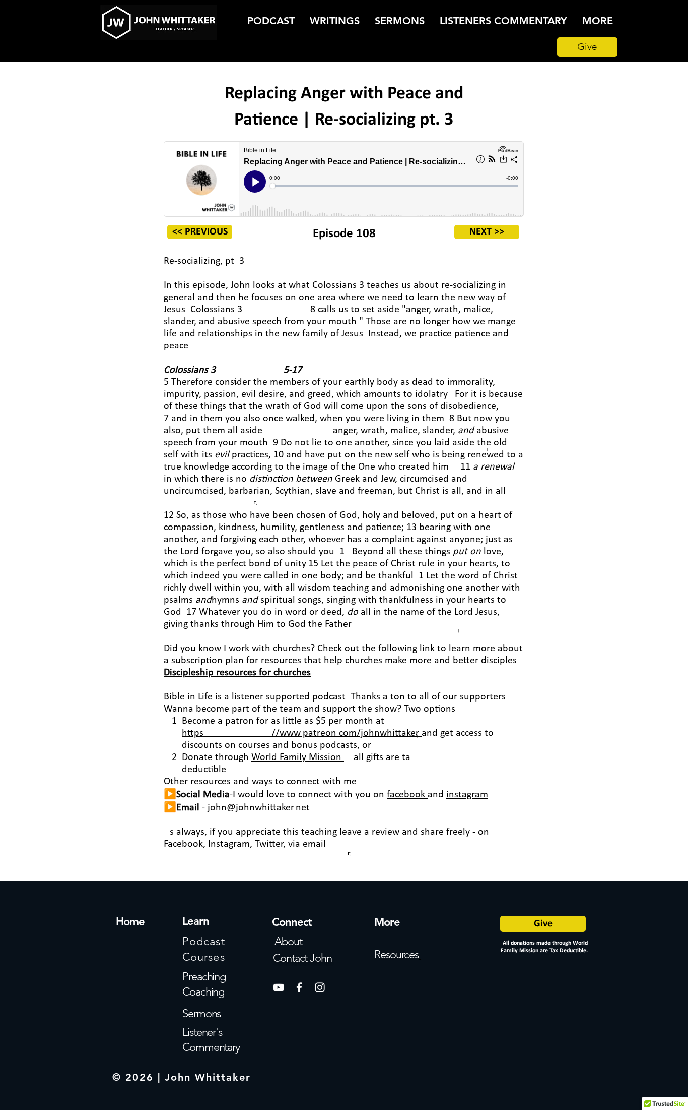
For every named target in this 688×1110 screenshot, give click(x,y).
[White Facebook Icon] (299, 987)
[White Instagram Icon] (319, 987)
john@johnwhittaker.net (259, 808)
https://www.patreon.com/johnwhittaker (300, 733)
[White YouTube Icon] (278, 987)
